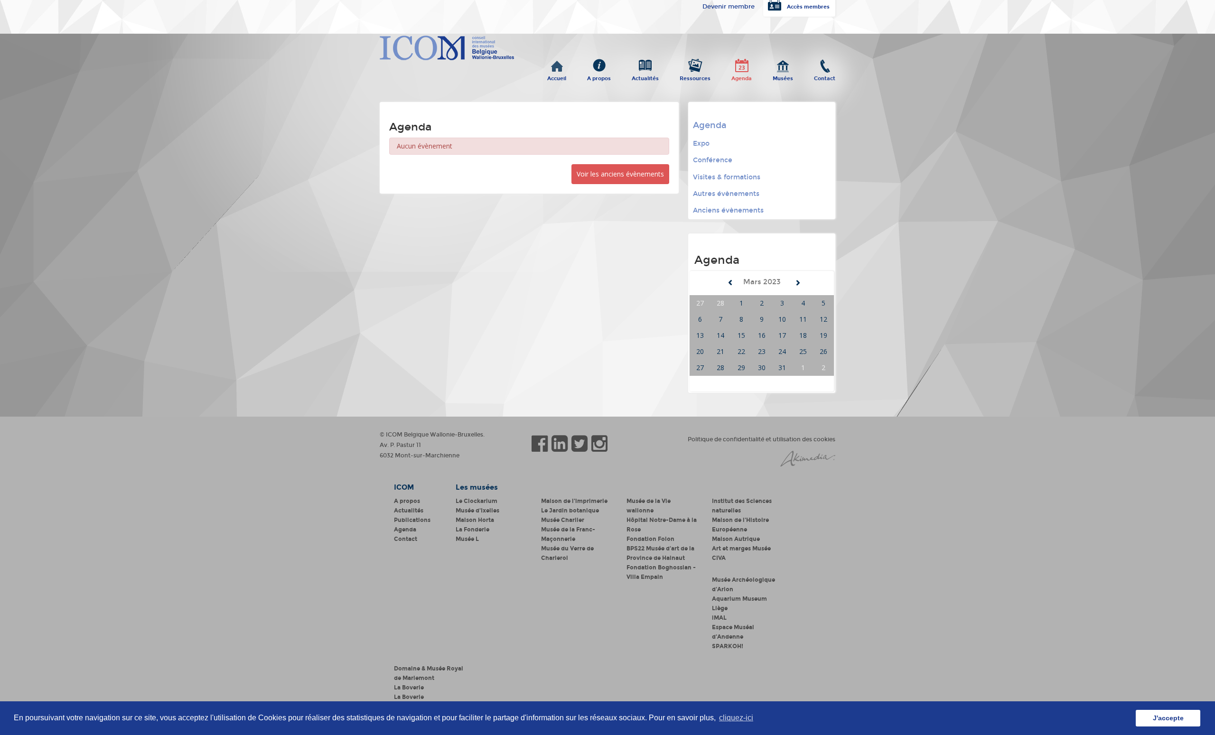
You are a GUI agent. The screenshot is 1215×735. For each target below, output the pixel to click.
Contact (824, 76)
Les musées (477, 487)
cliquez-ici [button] (736, 718)
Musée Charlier (562, 520)
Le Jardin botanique (570, 510)
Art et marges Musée (741, 548)
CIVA (719, 558)
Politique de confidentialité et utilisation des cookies (761, 439)
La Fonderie (472, 529)
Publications (412, 520)
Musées (783, 76)
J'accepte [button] (1168, 718)
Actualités (645, 76)
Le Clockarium (476, 501)
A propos (599, 76)
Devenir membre (728, 6)
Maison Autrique (736, 539)
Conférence (712, 160)
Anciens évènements (728, 210)
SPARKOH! (727, 646)
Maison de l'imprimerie (574, 501)
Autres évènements (726, 194)
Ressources (695, 76)
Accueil (556, 76)
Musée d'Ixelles (477, 510)
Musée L (467, 539)
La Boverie (409, 687)
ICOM (404, 487)
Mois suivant (798, 283)
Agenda (741, 76)
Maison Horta (475, 520)
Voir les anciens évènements (620, 173)
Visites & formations (726, 177)
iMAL (719, 617)
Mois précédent (730, 283)
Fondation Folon (650, 539)
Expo (701, 144)
